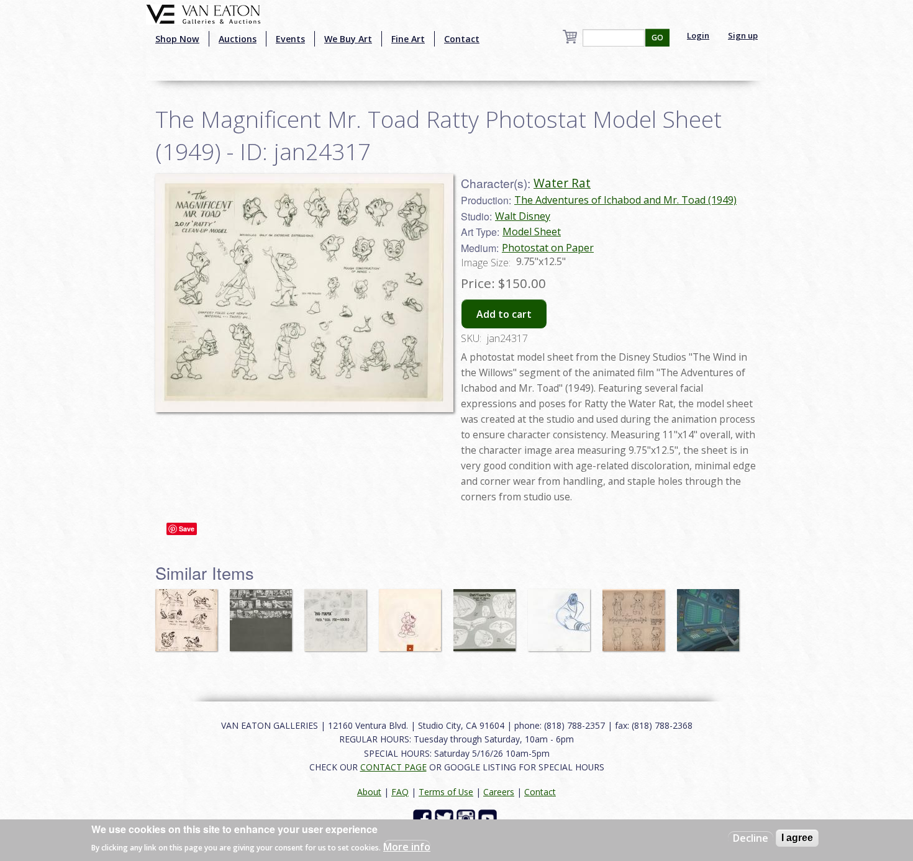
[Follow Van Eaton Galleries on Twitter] (446, 818)
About (369, 792)
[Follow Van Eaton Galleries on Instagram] (467, 818)
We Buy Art (348, 39)
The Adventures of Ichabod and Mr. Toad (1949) (625, 200)
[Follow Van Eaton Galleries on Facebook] (424, 818)
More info (406, 846)
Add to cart (504, 314)
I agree (797, 837)
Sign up (743, 35)
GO (657, 37)
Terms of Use (446, 792)
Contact (461, 39)
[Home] (203, 13)
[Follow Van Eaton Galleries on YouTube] (489, 818)
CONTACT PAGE (393, 767)
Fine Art (408, 39)
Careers (498, 792)
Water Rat (562, 182)
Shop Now (177, 39)
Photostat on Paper (548, 248)
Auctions (238, 39)
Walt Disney (522, 216)
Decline (750, 838)
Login (698, 35)
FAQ (400, 792)
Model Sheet (531, 231)
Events (290, 39)
